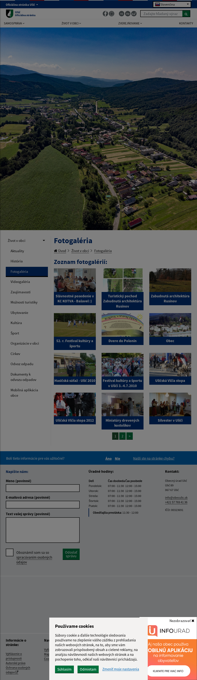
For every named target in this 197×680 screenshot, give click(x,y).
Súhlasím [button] (64, 669)
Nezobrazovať (180, 620)
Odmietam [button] (88, 669)
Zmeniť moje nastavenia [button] (120, 669)
